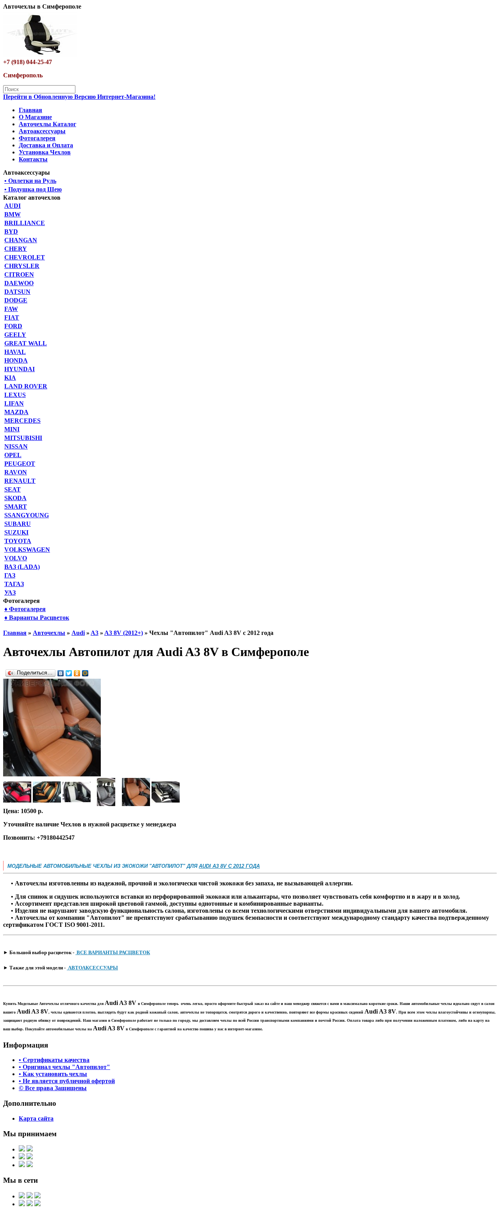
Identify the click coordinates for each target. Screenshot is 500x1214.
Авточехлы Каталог (47, 124)
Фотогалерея (37, 138)
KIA (10, 377)
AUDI (12, 205)
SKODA (15, 498)
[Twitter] (69, 673)
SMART (15, 506)
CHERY (15, 248)
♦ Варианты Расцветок (36, 617)
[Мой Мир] (85, 673)
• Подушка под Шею (33, 189)
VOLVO (15, 558)
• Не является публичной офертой (67, 1081)
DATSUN (17, 291)
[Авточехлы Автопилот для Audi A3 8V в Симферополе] (52, 774)
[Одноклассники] (77, 673)
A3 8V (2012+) (123, 632)
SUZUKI (16, 532)
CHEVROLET (24, 257)
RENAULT (20, 480)
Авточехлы (49, 632)
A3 (94, 632)
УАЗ (10, 592)
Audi (78, 632)
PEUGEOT (19, 463)
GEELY (15, 334)
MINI (12, 429)
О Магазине (35, 117)
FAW (11, 309)
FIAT (11, 317)
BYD (11, 231)
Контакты (33, 159)
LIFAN (14, 403)
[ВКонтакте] (61, 673)
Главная (30, 110)
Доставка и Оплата (46, 145)
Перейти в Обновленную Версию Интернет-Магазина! (79, 96)
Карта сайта (36, 1118)
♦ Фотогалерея (25, 609)
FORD (13, 326)
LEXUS (15, 395)
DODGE (15, 300)
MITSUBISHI (23, 437)
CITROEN (19, 274)
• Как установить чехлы (53, 1074)
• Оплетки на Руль (30, 180)
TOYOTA (17, 541)
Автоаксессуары (42, 131)
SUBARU (17, 523)
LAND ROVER (25, 386)
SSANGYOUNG (26, 515)
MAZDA (16, 412)
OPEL (12, 455)
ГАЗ (9, 575)
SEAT (12, 489)
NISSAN (16, 446)
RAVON (15, 472)
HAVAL (15, 352)
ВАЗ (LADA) (22, 566)
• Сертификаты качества (54, 1060)
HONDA (16, 360)
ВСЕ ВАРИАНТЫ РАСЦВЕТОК (112, 952)
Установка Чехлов (45, 152)
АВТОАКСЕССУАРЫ (92, 968)
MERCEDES (22, 420)
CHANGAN (20, 240)
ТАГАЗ (14, 584)
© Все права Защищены (53, 1088)
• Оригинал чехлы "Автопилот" (64, 1067)
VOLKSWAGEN (27, 549)
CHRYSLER (21, 266)
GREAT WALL (25, 343)
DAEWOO (19, 283)
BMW (12, 214)
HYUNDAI (19, 369)
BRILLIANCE (24, 223)
